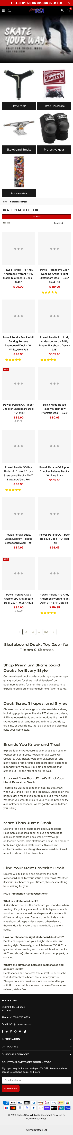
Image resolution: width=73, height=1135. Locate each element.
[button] (50, 292)
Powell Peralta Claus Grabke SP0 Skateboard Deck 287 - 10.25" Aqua (18, 598)
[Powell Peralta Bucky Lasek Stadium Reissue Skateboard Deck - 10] (18, 513)
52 (46, 632)
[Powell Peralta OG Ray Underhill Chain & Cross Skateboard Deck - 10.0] (18, 446)
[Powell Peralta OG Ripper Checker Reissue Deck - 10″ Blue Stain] (54, 446)
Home (4, 201)
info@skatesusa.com (20, 1024)
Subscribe (10, 1088)
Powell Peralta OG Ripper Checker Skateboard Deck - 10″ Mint (18, 408)
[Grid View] (4, 223)
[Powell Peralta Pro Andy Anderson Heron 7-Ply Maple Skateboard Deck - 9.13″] (54, 316)
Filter (36, 216)
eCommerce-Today (36, 1118)
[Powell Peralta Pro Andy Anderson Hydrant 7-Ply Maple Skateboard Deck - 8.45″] (18, 248)
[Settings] (62, 10)
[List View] (8, 223)
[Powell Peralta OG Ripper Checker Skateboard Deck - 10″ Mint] (18, 383)
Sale (6, 369)
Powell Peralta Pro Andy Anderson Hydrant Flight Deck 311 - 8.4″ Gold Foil (54, 598)
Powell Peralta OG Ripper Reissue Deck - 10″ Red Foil (54, 538)
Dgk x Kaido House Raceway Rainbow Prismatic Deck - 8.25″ (54, 408)
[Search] (9, 10)
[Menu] (3, 10)
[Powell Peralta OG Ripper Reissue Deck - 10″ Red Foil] (54, 513)
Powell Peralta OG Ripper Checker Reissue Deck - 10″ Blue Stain (54, 471)
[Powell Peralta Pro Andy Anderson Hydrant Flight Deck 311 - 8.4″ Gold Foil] (54, 573)
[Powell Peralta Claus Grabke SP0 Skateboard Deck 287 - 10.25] (18, 573)
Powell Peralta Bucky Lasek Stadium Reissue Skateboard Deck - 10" (18, 538)
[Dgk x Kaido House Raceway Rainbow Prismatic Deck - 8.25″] (54, 383)
